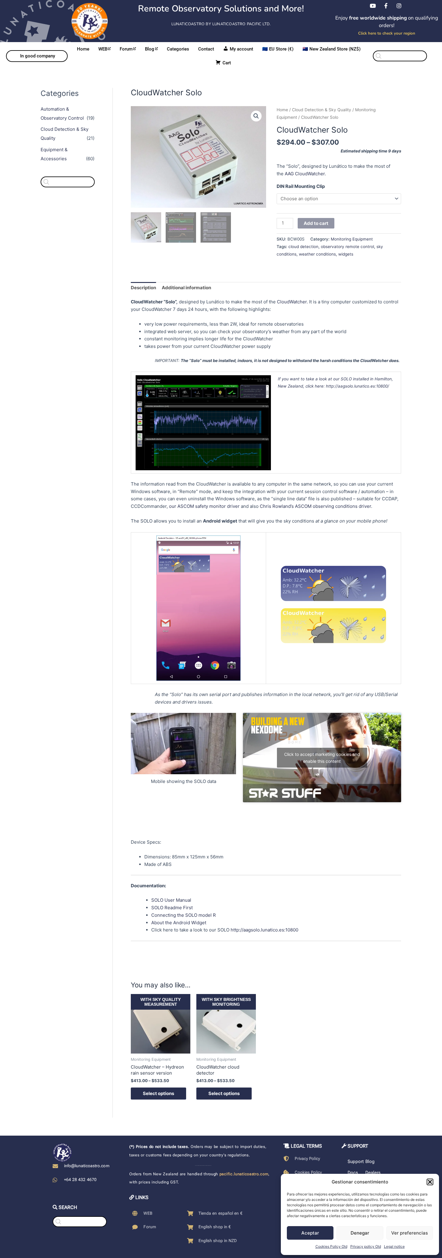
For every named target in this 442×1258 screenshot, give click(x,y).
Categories (178, 49)
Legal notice (394, 1246)
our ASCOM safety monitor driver (204, 506)
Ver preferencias (409, 1233)
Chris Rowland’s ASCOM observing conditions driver (315, 506)
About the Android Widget (178, 922)
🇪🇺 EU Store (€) (277, 49)
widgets (345, 254)
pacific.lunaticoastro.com (244, 1174)
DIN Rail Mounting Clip (301, 186)
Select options (158, 1093)
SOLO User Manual (171, 900)
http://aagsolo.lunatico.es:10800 (264, 930)
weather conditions (317, 254)
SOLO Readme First (172, 907)
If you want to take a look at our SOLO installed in (326, 378)
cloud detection (303, 246)
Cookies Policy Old (331, 1246)
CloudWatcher (292, 302)
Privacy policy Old (365, 1246)
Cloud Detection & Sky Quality (321, 109)
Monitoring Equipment (352, 239)
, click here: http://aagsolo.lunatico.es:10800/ (346, 386)
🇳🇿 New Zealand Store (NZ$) (331, 49)
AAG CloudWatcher (305, 173)
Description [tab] (143, 287)
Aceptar (310, 1233)
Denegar (360, 1233)
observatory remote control (347, 246)
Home (83, 49)
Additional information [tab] (186, 287)
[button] (430, 1182)
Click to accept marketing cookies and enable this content (322, 758)
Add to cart (316, 223)
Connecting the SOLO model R (183, 915)
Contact (206, 49)
